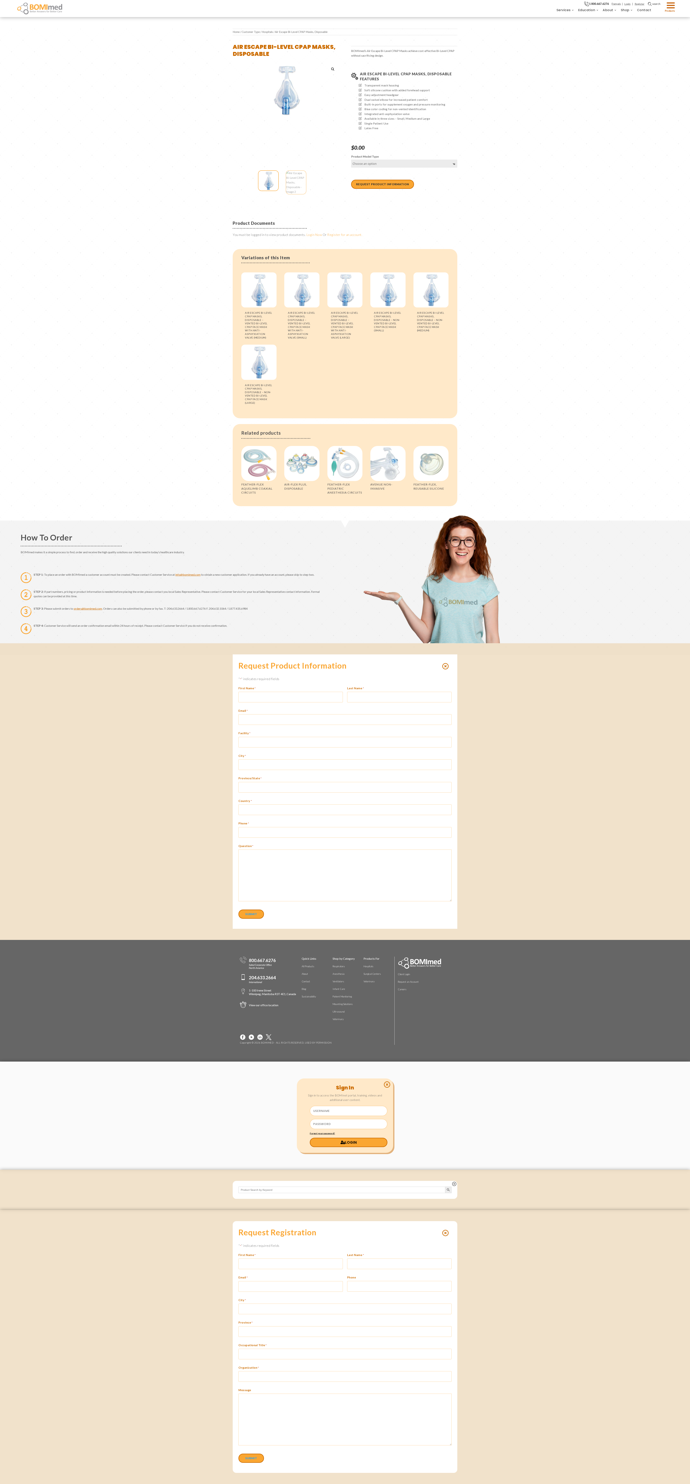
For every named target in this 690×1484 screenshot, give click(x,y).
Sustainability (309, 996)
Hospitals (267, 31)
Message (244, 1390)
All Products (308, 966)
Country (245, 800)
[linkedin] (261, 1037)
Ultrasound (339, 1011)
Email (243, 710)
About (608, 10)
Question (245, 846)
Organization (248, 1367)
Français (616, 3)
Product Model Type (365, 156)
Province (245, 1322)
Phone (243, 823)
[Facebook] (244, 1037)
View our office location (263, 1005)
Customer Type (251, 31)
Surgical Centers (372, 973)
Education (586, 10)
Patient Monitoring (342, 996)
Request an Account (408, 981)
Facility (244, 733)
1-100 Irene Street (272, 992)
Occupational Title (252, 1345)
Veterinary (338, 1019)
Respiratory (339, 966)
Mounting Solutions (343, 1004)
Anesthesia (338, 973)
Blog (304, 989)
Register (639, 3)
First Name (247, 688)
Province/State (250, 778)
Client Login (404, 974)
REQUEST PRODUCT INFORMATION (382, 184)
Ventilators (338, 981)
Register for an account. (344, 235)
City (242, 755)
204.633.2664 (262, 977)
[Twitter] (270, 1037)
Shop (625, 10)
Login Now (314, 235)
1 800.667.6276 (599, 3)
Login (627, 3)
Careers (402, 989)
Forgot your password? (322, 1133)
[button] (333, 69)
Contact (644, 10)
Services (563, 10)
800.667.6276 (262, 960)
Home (236, 31)
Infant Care (339, 989)
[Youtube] (253, 1037)
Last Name (355, 688)
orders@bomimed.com (88, 608)
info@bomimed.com (188, 574)
